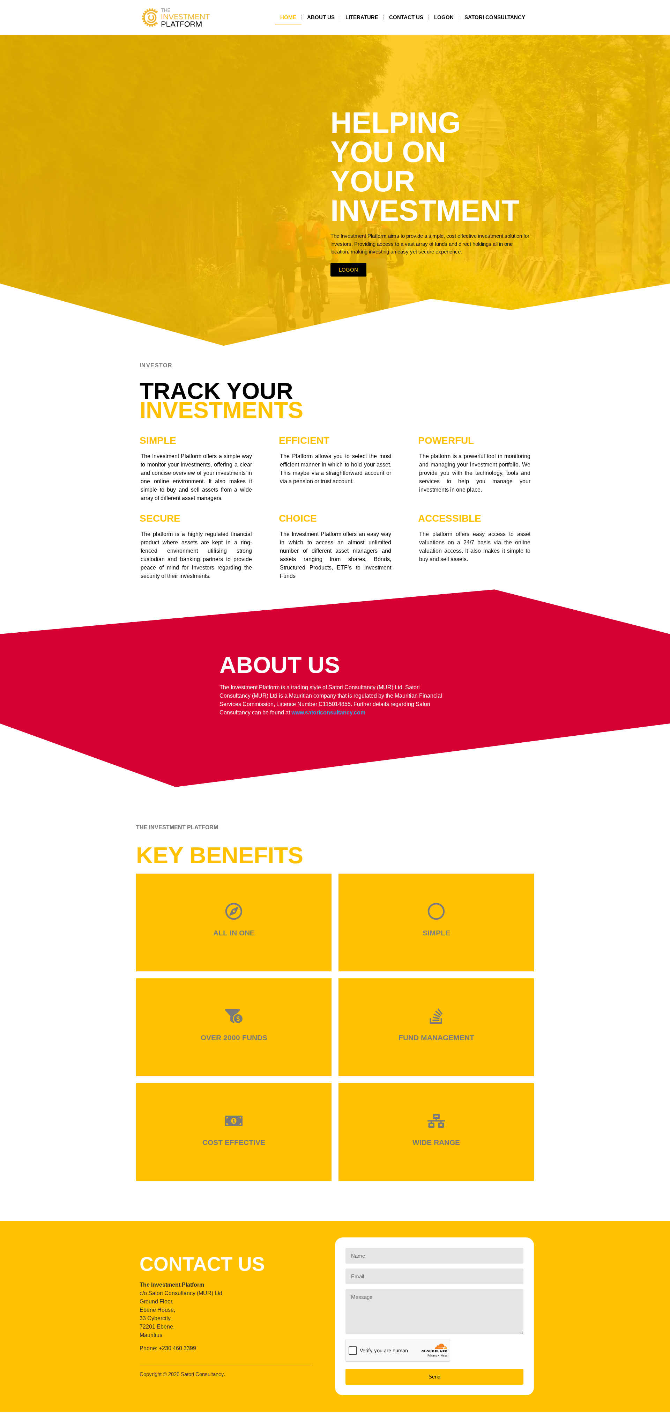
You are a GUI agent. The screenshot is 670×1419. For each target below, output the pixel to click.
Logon (444, 17)
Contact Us (406, 17)
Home (288, 17)
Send (434, 1377)
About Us (321, 17)
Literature (361, 17)
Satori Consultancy (494, 17)
